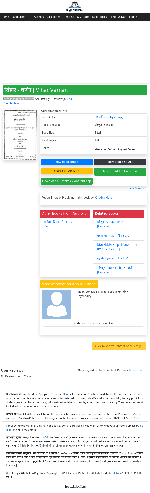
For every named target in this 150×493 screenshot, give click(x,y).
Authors (39, 17)
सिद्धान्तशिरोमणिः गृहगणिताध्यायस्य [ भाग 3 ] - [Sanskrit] (117, 247)
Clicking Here (103, 198)
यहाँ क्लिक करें (115, 473)
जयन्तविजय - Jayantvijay (109, 117)
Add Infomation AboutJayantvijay (93, 323)
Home (5, 17)
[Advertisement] (75, 50)
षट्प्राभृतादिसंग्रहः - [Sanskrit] (113, 236)
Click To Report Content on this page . (119, 346)
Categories (53, 17)
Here (66, 394)
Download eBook (66, 162)
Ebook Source (135, 188)
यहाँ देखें (44, 437)
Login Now (136, 370)
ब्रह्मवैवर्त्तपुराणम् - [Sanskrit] (112, 258)
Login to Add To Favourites (120, 171)
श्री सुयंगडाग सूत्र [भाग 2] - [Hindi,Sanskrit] (111, 224)
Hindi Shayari (118, 17)
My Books (83, 17)
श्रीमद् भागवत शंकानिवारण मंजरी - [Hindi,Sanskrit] (115, 270)
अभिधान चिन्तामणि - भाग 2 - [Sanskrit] (59, 224)
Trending (68, 17)
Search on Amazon (66, 171)
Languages (18, 17)
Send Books (99, 17)
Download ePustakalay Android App (66, 181)
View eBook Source (120, 162)
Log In (133, 17)
